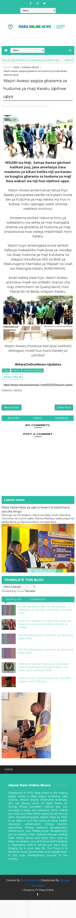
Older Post (64, 407)
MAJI (16, 67)
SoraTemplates (30, 880)
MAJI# (16, 370)
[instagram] (37, 3)
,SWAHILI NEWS (40, 106)
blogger (13, 418)
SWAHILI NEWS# (32, 370)
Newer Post (11, 407)
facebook (61, 418)
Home (7, 67)
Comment (38, 599)
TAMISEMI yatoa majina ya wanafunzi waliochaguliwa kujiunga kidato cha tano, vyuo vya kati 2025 (43, 667)
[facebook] (30, 3)
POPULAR (13, 599)
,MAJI (27, 106)
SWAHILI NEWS (30, 67)
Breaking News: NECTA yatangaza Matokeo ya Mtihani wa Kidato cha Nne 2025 (45, 609)
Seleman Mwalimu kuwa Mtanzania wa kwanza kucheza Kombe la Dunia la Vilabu (44, 624)
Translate (29, 591)
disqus (37, 418)
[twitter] (44, 3)
